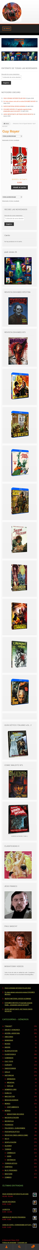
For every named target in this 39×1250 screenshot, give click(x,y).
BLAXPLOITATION (11, 1051)
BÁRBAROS (11, 1079)
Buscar (19, 1247)
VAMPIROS (8, 1167)
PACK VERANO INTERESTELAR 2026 (15, 98)
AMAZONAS (9, 1037)
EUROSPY (8, 1065)
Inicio (7, 123)
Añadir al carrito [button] (19, 187)
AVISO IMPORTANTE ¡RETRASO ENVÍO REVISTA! (18, 114)
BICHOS (7, 1044)
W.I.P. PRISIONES (11, 1170)
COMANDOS (9, 1058)
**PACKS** (8, 1026)
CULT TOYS (9, 1061)
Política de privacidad (9, 1242)
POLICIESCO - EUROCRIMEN (15, 1128)
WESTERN (8, 1174)
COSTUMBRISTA (13, 1107)
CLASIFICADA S (10, 1054)
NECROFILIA (9, 1121)
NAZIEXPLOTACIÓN (12, 1117)
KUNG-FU (8, 1093)
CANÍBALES (11, 1153)
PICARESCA (9, 1124)
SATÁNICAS (11, 1160)
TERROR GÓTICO (11, 1163)
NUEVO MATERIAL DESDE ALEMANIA (14, 106)
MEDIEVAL (11, 1082)
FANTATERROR (10, 1068)
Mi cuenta (6, 1247)
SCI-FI (7, 1138)
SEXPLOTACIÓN (10, 1142)
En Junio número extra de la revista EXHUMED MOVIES (20, 101)
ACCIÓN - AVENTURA (12, 1033)
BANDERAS (9, 1040)
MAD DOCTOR (10, 1096)
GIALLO (7, 1072)
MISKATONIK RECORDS (15, 1114)
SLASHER (8, 1146)
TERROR (8, 1149)
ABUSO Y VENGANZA (12, 1030)
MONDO (7, 1103)
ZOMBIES (8, 1177)
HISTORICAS (9, 1075)
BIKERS (7, 1047)
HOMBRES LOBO (10, 1089)
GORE (9, 1156)
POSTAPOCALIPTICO (12, 1131)
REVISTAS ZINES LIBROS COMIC (16, 1135)
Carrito (30, 1245)
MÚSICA (7, 1110)
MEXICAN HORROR (11, 1100)
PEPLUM (10, 1086)
